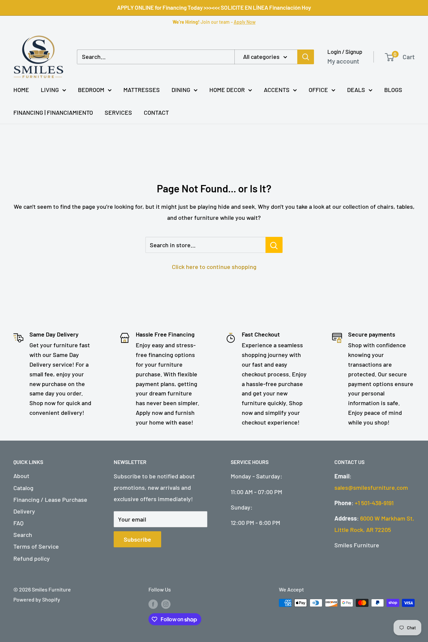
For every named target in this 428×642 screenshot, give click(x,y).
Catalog (23, 487)
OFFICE (318, 89)
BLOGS (393, 89)
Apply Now (244, 22)
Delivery (24, 511)
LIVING (50, 89)
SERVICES (118, 112)
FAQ (18, 523)
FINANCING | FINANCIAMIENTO (53, 112)
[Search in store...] (274, 245)
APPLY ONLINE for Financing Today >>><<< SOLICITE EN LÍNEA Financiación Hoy (214, 7)
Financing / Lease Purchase (50, 499)
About (21, 475)
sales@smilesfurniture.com (371, 487)
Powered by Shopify (36, 599)
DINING (181, 89)
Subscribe (137, 539)
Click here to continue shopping (214, 266)
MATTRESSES (141, 89)
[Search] (305, 57)
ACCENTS (277, 89)
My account (343, 61)
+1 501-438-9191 (374, 503)
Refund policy (31, 558)
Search (22, 534)
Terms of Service (36, 546)
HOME (21, 89)
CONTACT (156, 112)
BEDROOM (91, 89)
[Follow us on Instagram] (166, 604)
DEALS (356, 89)
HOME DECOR (227, 89)
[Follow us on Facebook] (153, 604)
